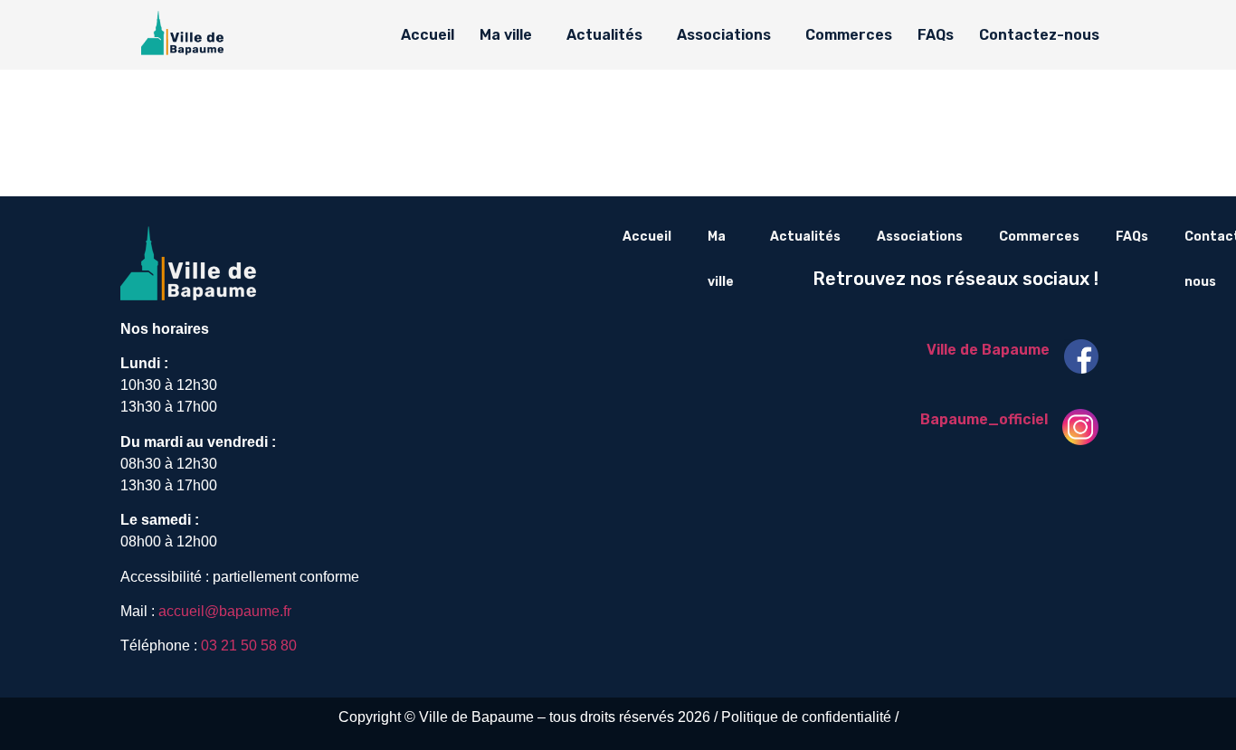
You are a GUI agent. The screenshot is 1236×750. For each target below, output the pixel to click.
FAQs (935, 34)
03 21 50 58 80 (249, 645)
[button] (510, 35)
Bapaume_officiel (984, 419)
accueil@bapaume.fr (224, 611)
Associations (724, 34)
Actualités (604, 34)
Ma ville (506, 34)
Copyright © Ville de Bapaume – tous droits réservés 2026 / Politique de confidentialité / (618, 717)
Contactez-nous (1039, 34)
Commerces (848, 34)
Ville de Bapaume (988, 349)
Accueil (427, 34)
